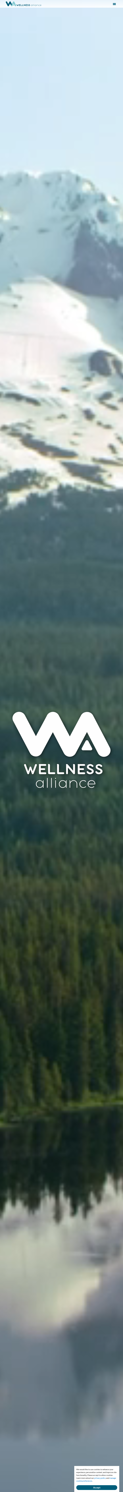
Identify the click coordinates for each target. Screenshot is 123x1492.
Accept (96, 1487)
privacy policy (100, 1478)
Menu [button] (114, 4)
